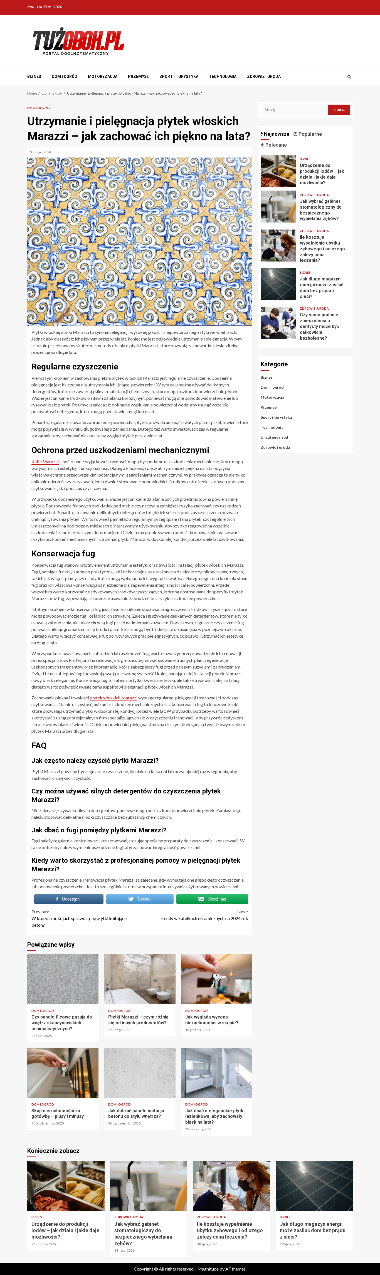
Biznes (34, 76)
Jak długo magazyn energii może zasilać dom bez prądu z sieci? (278, 284)
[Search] (349, 76)
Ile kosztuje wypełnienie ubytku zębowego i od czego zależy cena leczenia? (278, 246)
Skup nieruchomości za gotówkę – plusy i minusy (62, 1073)
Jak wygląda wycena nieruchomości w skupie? (216, 979)
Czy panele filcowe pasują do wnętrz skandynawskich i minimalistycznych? (62, 979)
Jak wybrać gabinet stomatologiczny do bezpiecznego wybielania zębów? (278, 207)
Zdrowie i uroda (264, 76)
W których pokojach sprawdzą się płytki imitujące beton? (79, 918)
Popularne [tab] (309, 134)
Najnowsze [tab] (276, 134)
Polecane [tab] (275, 145)
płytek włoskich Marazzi (113, 697)
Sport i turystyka (178, 76)
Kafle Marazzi (45, 461)
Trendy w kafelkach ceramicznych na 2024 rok (204, 915)
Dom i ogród (64, 76)
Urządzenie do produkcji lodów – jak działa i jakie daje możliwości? (278, 171)
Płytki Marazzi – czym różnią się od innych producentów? (139, 979)
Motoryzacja (102, 76)
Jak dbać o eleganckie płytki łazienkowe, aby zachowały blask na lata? (216, 1073)
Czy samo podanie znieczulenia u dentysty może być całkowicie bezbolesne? (278, 323)
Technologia (222, 76)
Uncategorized (274, 437)
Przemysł (138, 76)
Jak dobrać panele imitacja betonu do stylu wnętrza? (139, 1073)
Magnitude (208, 1268)
